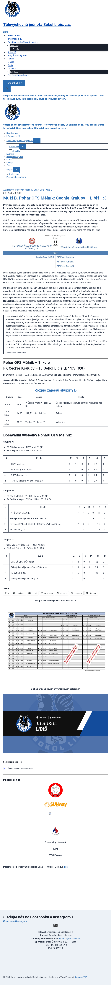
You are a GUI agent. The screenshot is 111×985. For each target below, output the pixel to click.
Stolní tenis (14, 174)
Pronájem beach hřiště (18, 75)
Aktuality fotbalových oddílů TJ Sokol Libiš (23, 190)
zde (66, 867)
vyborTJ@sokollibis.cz (69, 938)
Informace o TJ (13, 136)
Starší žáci (14, 147)
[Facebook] (4, 32)
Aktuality (16, 151)
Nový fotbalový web (17, 55)
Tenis (8, 165)
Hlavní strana (12, 133)
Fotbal (9, 159)
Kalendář (10, 154)
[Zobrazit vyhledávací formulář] (7, 89)
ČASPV (9, 170)
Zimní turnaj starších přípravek (19, 141)
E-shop (9, 162)
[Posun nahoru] (104, 963)
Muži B (49, 190)
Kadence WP (80, 977)
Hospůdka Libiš (14, 83)
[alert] (55, 768)
